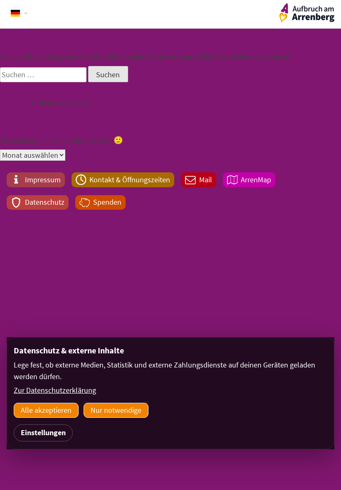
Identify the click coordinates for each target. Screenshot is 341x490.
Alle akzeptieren (46, 410)
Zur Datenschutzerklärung (55, 390)
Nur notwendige (116, 410)
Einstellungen (43, 432)
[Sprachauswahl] (19, 13)
